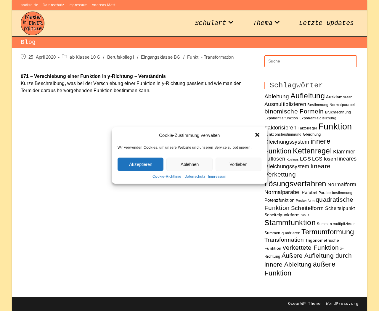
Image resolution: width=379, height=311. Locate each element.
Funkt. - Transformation (210, 57)
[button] (257, 135)
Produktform (305, 200)
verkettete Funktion (311, 247)
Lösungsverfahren (295, 183)
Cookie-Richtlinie (166, 176)
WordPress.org (342, 303)
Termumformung (327, 232)
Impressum (217, 176)
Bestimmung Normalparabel (331, 105)
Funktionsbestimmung (283, 134)
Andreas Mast (103, 5)
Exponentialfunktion (281, 118)
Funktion (335, 126)
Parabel (309, 192)
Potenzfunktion (279, 200)
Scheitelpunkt (340, 208)
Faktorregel (307, 128)
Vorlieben (238, 164)
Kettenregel (312, 151)
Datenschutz (194, 176)
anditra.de (29, 5)
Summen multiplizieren (336, 224)
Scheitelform (307, 208)
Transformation (284, 240)
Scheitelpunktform (282, 215)
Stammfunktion (290, 222)
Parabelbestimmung (336, 193)
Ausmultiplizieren (285, 104)
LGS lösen (324, 159)
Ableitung (276, 96)
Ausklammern (339, 97)
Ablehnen (190, 164)
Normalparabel (282, 192)
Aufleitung (307, 96)
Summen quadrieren (282, 233)
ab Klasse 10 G (85, 57)
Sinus (305, 215)
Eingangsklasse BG (160, 57)
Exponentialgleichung (317, 118)
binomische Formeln (294, 111)
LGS (305, 159)
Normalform (341, 184)
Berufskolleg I (120, 57)
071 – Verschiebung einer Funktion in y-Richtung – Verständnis (93, 76)
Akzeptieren (140, 164)
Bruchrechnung (338, 112)
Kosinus (293, 159)
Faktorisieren (280, 127)
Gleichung (312, 134)
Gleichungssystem (286, 142)
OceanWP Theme (304, 303)
